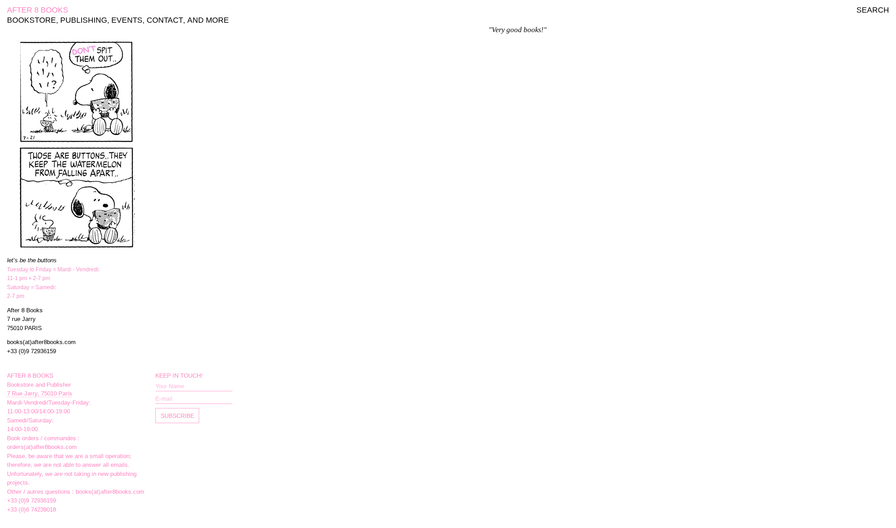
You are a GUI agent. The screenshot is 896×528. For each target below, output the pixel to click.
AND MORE (208, 20)
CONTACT (165, 20)
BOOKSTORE (31, 20)
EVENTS (126, 20)
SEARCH (872, 10)
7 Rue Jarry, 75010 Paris (39, 393)
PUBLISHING (83, 20)
